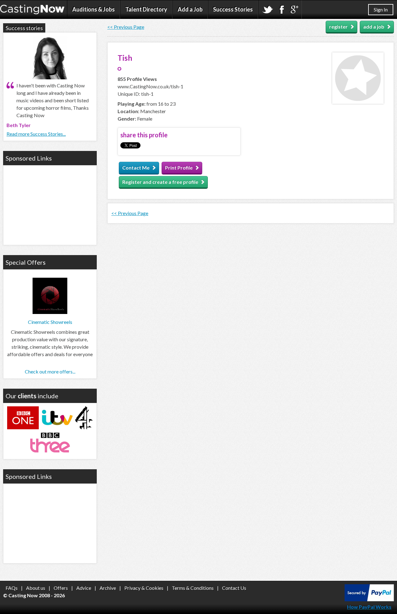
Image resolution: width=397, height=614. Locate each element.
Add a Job (190, 9)
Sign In (381, 9)
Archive (108, 588)
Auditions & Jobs (93, 9)
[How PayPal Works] (369, 599)
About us (35, 588)
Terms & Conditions (193, 588)
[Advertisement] (49, 204)
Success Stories (233, 9)
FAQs (12, 588)
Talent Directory (146, 9)
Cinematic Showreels (50, 322)
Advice (83, 588)
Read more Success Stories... (36, 134)
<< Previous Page (125, 27)
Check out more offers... (50, 371)
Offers (61, 588)
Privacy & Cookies (143, 588)
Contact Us (234, 588)
